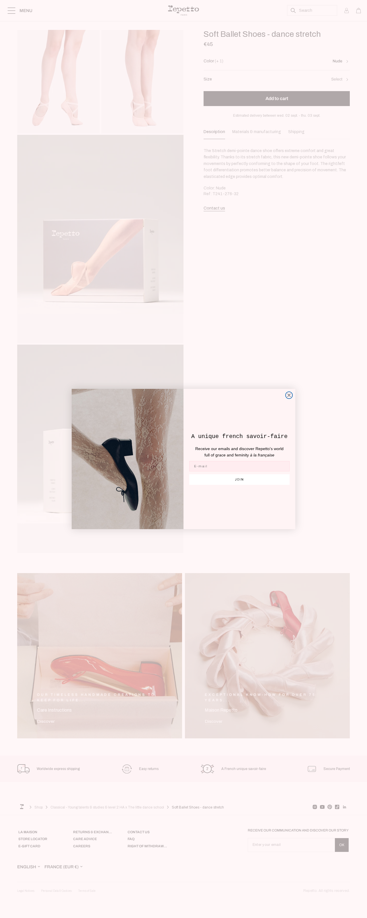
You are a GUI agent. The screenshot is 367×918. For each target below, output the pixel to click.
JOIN (239, 479)
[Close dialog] (289, 395)
